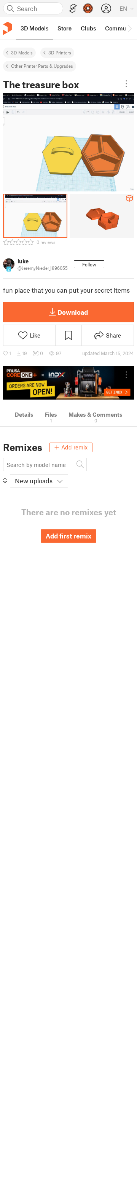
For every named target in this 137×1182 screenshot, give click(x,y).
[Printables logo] (7, 28)
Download (72, 312)
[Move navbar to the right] (129, 28)
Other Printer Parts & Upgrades (42, 65)
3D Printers (59, 52)
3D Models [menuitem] (34, 28)
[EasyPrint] (73, 8)
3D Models (22, 52)
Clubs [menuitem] (88, 28)
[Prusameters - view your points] (88, 8)
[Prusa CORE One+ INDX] (68, 383)
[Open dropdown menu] (126, 83)
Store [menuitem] (64, 28)
